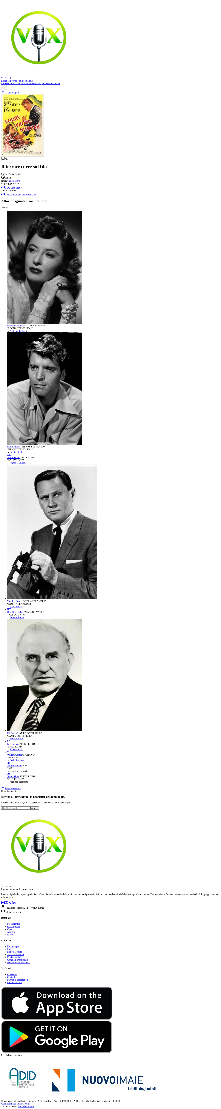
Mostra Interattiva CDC (18, 962)
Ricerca (10, 934)
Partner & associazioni (17, 979)
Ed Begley (12, 733)
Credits (26, 1103)
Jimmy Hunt (13, 776)
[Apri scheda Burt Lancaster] (44, 444)
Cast (16, 83)
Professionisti (7, 83)
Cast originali (13, 926)
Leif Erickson (13, 744)
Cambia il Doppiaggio (17, 960)
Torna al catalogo (13, 788)
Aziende (28, 83)
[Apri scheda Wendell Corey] (52, 598)
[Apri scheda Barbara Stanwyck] (44, 323)
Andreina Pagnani (18, 331)
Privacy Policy (16, 1103)
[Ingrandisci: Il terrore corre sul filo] (22, 125)
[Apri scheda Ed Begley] (44, 730)
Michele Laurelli (26, 1106)
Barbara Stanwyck (16, 325)
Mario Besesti (16, 738)
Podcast (11, 949)
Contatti (56, 83)
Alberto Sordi (16, 749)
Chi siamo (48, 83)
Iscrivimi (34, 808)
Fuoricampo (37, 83)
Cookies (5, 1103)
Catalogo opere (12, 92)
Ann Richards (13, 457)
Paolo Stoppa (16, 606)
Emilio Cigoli (16, 452)
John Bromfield (14, 765)
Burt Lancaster (14, 446)
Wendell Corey (14, 601)
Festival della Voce (16, 957)
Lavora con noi (14, 982)
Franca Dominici (18, 463)
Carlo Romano (17, 760)
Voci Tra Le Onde (15, 954)
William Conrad (14, 754)
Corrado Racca (17, 617)
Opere (21, 83)
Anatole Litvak (14, 181)
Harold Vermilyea (15, 612)
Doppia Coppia (14, 951)
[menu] (4, 87)
